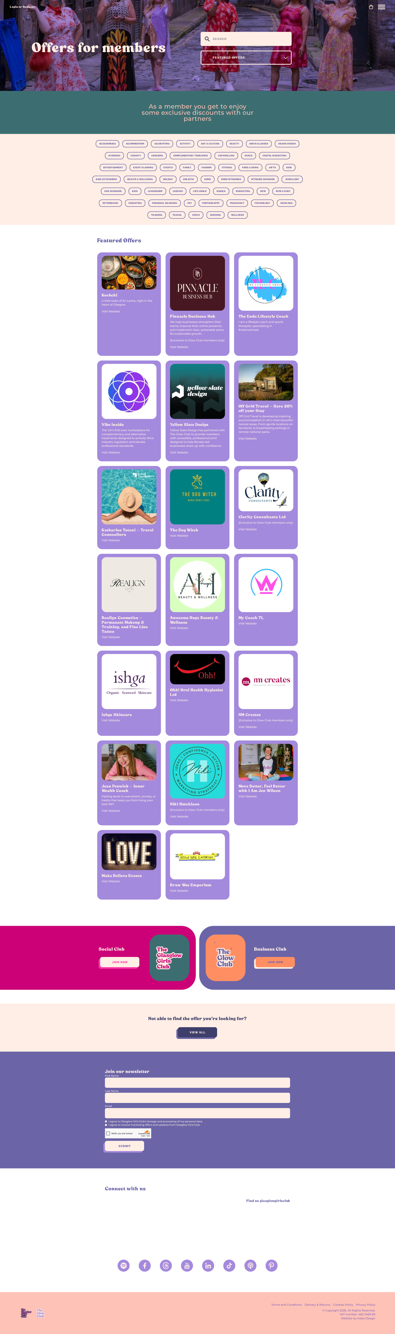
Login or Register (22, 7)
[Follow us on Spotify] (124, 1266)
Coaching (157, 155)
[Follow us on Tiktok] (229, 1266)
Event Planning (143, 167)
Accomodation (135, 143)
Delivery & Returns (317, 1304)
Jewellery (292, 179)
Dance (249, 155)
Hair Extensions (106, 179)
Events (168, 167)
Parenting (135, 203)
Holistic (188, 179)
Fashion (207, 167)
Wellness (237, 215)
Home (207, 179)
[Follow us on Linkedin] (208, 1266)
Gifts (272, 167)
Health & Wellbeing (140, 179)
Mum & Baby (283, 191)
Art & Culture (210, 143)
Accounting (162, 143)
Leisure (178, 191)
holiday (168, 179)
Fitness (227, 167)
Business (114, 155)
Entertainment (113, 167)
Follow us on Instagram (108, 1200)
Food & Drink (250, 167)
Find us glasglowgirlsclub (268, 1200)
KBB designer (113, 191)
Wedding (215, 215)
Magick (221, 191)
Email (109, 1106)
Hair (289, 167)
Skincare (286, 203)
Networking (110, 203)
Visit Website (111, 311)
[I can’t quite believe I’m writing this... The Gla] (267, 1223)
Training (156, 215)
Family (187, 167)
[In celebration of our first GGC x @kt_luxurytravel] (220, 1223)
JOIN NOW (120, 962)
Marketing (243, 191)
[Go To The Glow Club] (41, 1313)
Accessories (107, 143)
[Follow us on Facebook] (145, 1266)
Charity (136, 155)
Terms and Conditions (286, 1304)
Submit (124, 1146)
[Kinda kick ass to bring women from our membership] (127, 1223)
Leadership (155, 191)
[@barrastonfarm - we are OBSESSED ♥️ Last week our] (174, 1223)
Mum (263, 191)
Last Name (112, 1091)
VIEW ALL (198, 1032)
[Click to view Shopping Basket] (371, 7)
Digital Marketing (275, 155)
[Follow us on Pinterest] (272, 1266)
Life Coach (199, 191)
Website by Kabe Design (358, 1318)
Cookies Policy (343, 1304)
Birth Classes (258, 143)
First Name (112, 1075)
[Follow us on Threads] (166, 1266)
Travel (177, 215)
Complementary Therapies (190, 155)
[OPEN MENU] (381, 7)
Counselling (226, 155)
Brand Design (287, 143)
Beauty (234, 143)
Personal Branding (164, 203)
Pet (189, 203)
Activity (185, 143)
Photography (211, 203)
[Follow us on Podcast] (250, 1266)
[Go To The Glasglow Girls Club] (26, 1313)
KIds (135, 191)
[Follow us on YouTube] (187, 1266)
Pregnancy (237, 203)
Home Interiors (231, 179)
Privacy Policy (365, 1304)
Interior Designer (263, 179)
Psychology (262, 203)
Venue (196, 215)
